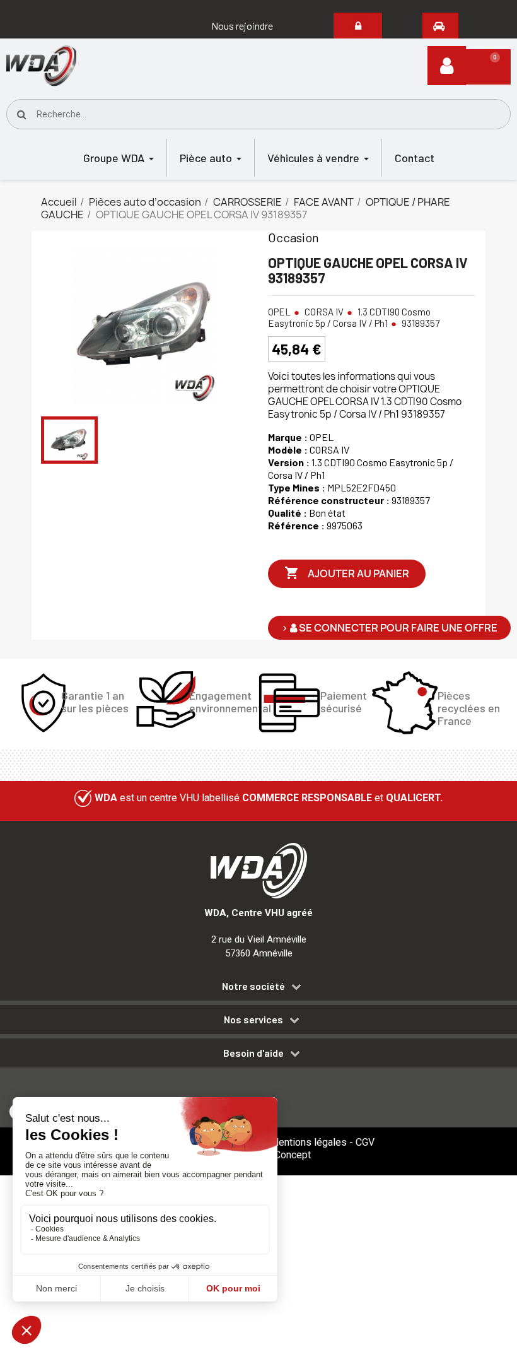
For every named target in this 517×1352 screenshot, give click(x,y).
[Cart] (488, 67)
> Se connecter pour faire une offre (389, 628)
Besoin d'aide (253, 1053)
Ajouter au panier (346, 572)
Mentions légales (308, 1142)
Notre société (253, 986)
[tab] (258, 988)
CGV (365, 1142)
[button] (242, 25)
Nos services (253, 1019)
